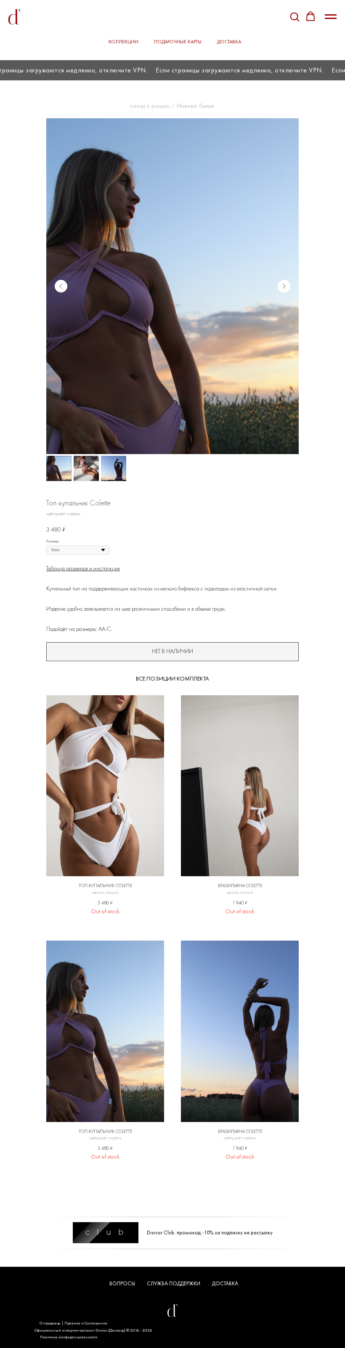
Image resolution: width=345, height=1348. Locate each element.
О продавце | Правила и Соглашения (73, 1323)
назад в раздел (150, 105)
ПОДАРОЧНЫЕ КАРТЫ (178, 41)
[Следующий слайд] (284, 286)
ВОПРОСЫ (122, 1283)
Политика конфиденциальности (69, 1337)
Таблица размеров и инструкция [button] (83, 568)
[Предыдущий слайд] (61, 286)
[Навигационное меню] (331, 16)
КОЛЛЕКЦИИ (123, 41)
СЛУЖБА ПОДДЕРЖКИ (173, 1283)
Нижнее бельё (195, 105)
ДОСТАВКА (229, 41)
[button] (294, 16)
